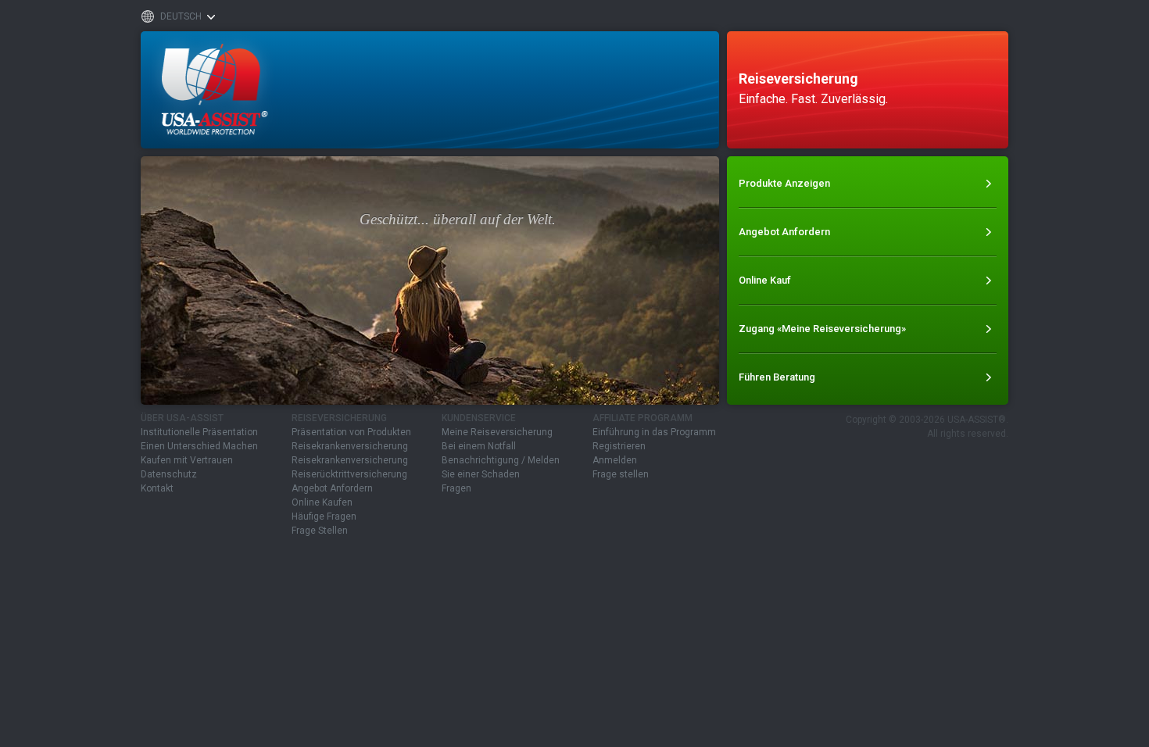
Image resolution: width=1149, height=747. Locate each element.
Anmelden (614, 460)
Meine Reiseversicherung (497, 432)
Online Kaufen (322, 502)
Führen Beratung (777, 377)
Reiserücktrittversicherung (349, 474)
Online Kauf (765, 280)
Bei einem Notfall (479, 446)
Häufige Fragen (324, 516)
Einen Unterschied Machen (199, 446)
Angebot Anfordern (784, 232)
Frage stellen (620, 474)
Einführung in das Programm (654, 432)
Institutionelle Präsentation (199, 432)
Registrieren (619, 446)
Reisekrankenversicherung (350, 446)
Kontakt (157, 488)
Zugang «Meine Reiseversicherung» (822, 328)
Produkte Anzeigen (784, 183)
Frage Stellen (320, 530)
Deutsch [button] (181, 16)
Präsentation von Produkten (351, 432)
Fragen (456, 488)
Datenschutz (169, 474)
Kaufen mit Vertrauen (187, 460)
